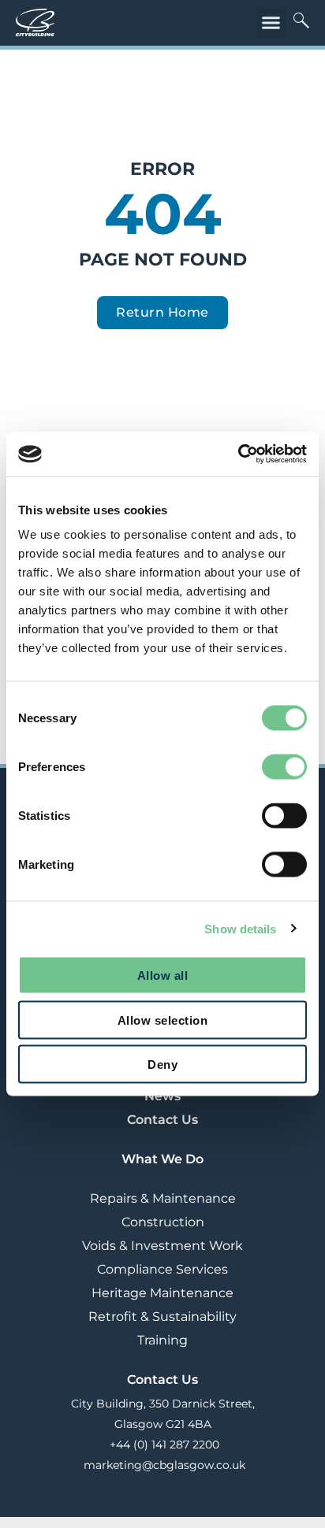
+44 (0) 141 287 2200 (162, 1444)
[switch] (284, 767)
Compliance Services (162, 1269)
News (162, 1096)
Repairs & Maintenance (163, 1198)
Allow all (163, 975)
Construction (162, 1222)
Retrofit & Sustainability (162, 1316)
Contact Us (162, 1119)
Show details (240, 928)
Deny (162, 1064)
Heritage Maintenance (162, 1292)
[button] (271, 23)
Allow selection (163, 1019)
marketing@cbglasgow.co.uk (162, 1465)
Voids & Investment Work (162, 1245)
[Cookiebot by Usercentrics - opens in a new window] (238, 454)
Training (162, 1340)
